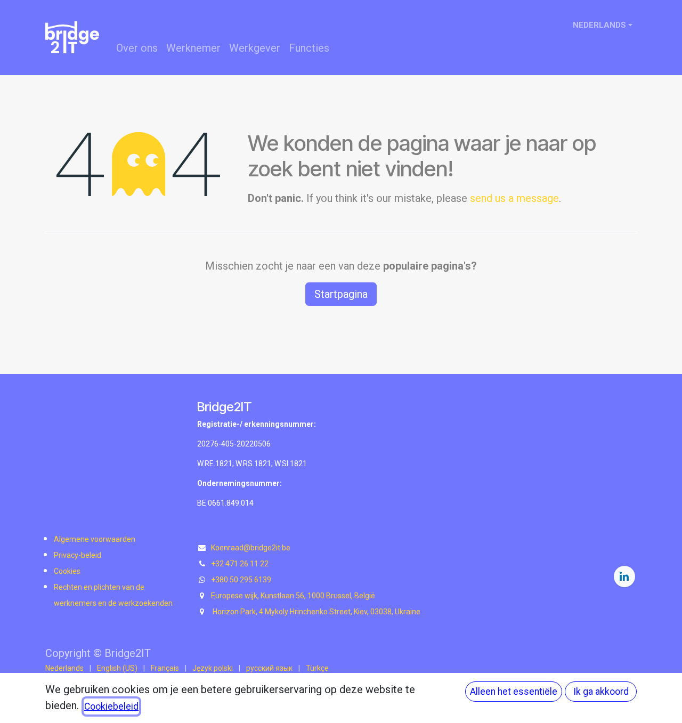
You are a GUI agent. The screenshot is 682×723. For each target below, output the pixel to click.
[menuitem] (137, 48)
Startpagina (341, 294)
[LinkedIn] (624, 576)
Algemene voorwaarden (94, 539)
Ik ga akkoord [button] (601, 691)
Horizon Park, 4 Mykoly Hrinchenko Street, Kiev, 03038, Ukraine (315, 611)
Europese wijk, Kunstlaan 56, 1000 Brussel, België (293, 595)
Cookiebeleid (111, 706)
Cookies (67, 571)
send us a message (514, 198)
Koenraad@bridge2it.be (250, 547)
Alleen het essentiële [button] (513, 691)
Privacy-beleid (77, 555)
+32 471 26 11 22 (240, 563)
